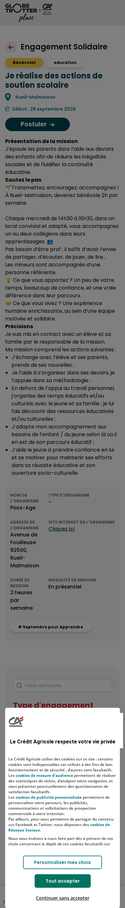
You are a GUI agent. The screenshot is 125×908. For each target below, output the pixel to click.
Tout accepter (63, 881)
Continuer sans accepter (62, 898)
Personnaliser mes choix (62, 862)
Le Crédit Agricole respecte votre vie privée (62, 742)
